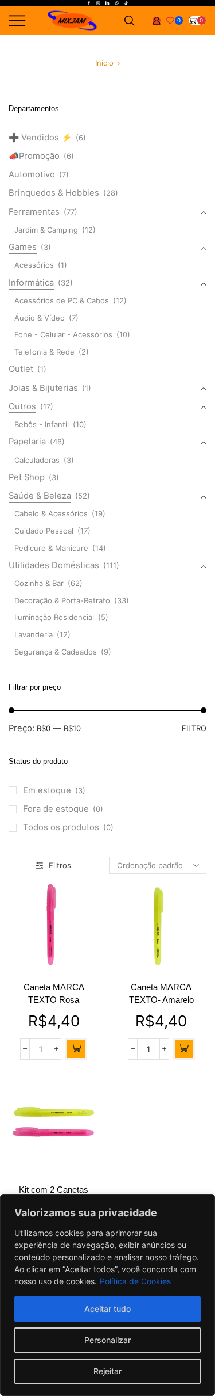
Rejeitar (107, 1371)
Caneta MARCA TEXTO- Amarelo (161, 994)
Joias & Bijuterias (43, 388)
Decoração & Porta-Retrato (62, 600)
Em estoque (54, 790)
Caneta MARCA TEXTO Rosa (54, 994)
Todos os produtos (68, 827)
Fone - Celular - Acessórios (63, 334)
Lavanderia (33, 634)
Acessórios (34, 264)
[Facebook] (89, 3)
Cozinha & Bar (39, 583)
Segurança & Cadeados (55, 651)
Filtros (60, 865)
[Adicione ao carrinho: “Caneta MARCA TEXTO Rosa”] (76, 1049)
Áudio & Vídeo (39, 317)
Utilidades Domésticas (54, 565)
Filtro (194, 728)
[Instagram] (98, 3)
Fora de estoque (63, 809)
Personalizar (107, 1340)
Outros (22, 406)
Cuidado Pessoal (43, 530)
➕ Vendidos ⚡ (40, 137)
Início (104, 62)
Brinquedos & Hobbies (54, 193)
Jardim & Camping (46, 229)
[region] (107, 1295)
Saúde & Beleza (40, 495)
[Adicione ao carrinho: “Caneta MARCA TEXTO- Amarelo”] (184, 1049)
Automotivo (32, 174)
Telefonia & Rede (44, 351)
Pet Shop (27, 477)
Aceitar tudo (107, 1309)
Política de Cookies (135, 1281)
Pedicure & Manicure (51, 548)
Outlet (21, 369)
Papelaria (27, 441)
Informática (31, 282)
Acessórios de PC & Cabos (61, 300)
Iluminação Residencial (54, 617)
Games (23, 247)
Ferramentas (34, 212)
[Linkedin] (107, 3)
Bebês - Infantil (41, 424)
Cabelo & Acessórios (51, 513)
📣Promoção (34, 156)
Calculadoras (37, 460)
